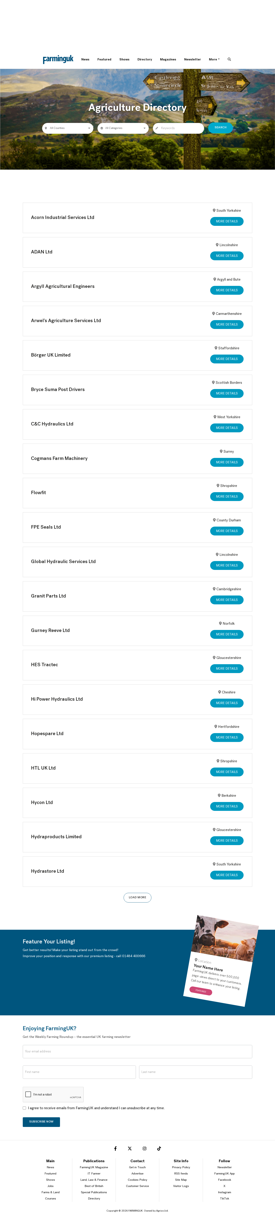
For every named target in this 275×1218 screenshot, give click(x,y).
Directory (145, 59)
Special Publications (94, 1192)
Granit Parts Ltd (48, 596)
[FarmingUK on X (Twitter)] (130, 1149)
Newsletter (192, 59)
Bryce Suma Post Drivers (58, 389)
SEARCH (220, 127)
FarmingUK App (224, 1173)
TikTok (224, 1198)
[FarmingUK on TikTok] (159, 1149)
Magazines (168, 59)
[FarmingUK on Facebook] (115, 1149)
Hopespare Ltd (47, 733)
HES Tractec (44, 665)
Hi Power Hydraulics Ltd (57, 699)
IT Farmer (94, 1173)
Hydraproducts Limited (56, 837)
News (85, 59)
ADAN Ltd (42, 252)
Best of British (94, 1186)
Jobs (51, 1186)
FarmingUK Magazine (94, 1167)
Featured (104, 59)
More (213, 59)
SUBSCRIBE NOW (41, 1121)
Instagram (224, 1192)
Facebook (224, 1180)
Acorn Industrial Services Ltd (62, 217)
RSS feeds (181, 1173)
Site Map (181, 1180)
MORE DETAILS (227, 221)
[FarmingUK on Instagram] (144, 1149)
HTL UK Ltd (43, 768)
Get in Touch (137, 1167)
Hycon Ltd (42, 802)
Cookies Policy (137, 1180)
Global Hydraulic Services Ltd (63, 561)
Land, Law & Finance (94, 1180)
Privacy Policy (181, 1167)
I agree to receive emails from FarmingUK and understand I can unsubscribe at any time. (96, 1108)
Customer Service (137, 1186)
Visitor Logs (181, 1186)
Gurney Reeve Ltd (50, 630)
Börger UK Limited (51, 355)
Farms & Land (50, 1192)
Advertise (137, 1173)
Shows (124, 59)
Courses (50, 1198)
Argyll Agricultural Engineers (63, 286)
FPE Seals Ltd (46, 527)
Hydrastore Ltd (47, 871)
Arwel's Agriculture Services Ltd (66, 321)
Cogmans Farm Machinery (59, 458)
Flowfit (38, 493)
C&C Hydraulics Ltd (52, 424)
